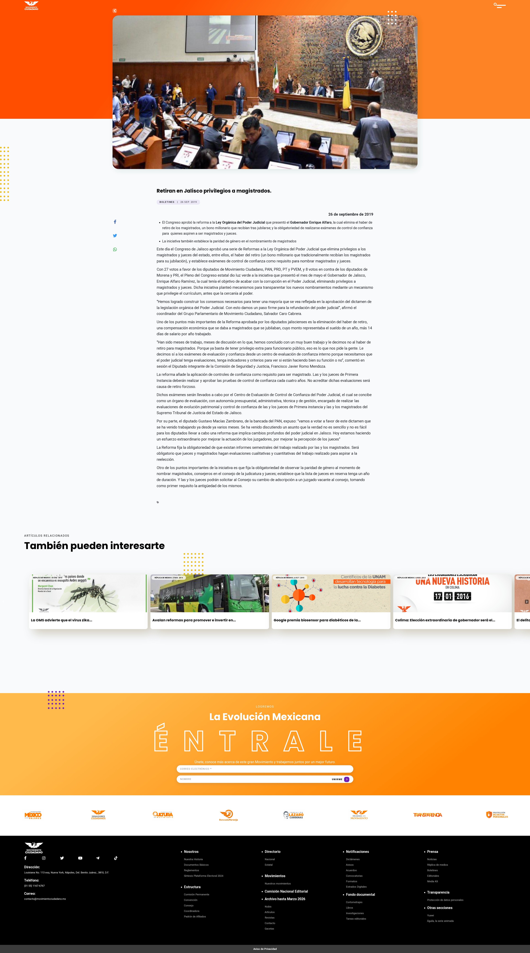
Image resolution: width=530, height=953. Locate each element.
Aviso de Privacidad (265, 949)
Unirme (337, 779)
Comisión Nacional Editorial (286, 891)
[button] (527, 602)
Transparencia (438, 892)
